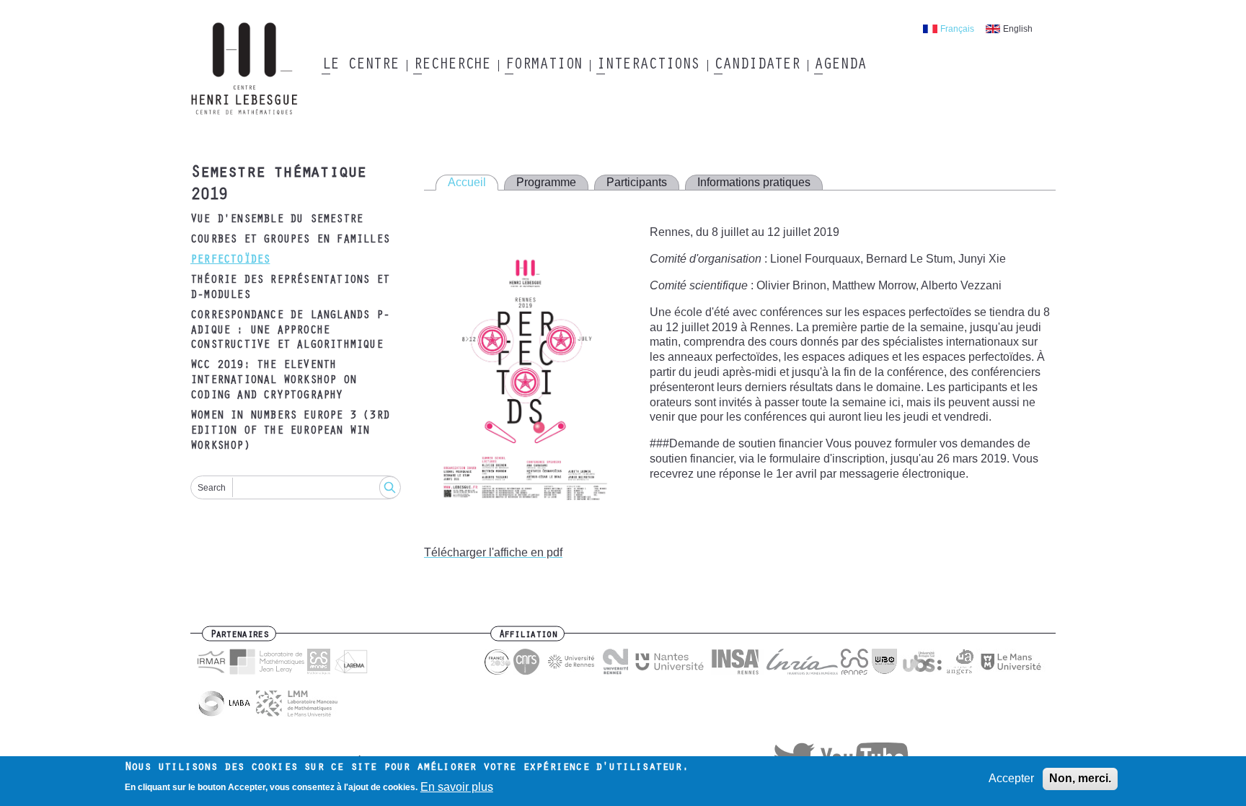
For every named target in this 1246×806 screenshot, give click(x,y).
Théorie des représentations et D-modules (289, 288)
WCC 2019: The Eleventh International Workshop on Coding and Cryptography (273, 381)
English (1018, 29)
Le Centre (360, 66)
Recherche (451, 66)
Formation (543, 66)
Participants (636, 182)
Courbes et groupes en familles (289, 240)
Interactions (647, 66)
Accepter (1011, 778)
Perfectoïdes (230, 260)
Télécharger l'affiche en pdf (493, 552)
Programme (546, 182)
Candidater (757, 66)
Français (957, 29)
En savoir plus (456, 787)
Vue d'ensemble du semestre (276, 220)
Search (212, 488)
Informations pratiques (753, 182)
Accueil (467, 182)
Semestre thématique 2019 (278, 185)
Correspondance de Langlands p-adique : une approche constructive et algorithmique (289, 331)
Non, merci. (1080, 778)
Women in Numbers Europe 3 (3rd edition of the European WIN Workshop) (289, 431)
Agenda (839, 66)
